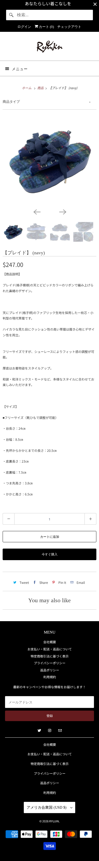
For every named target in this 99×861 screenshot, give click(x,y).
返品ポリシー (49, 670)
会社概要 (49, 642)
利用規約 (49, 677)
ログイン (24, 27)
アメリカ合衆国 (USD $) (47, 807)
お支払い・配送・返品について (49, 649)
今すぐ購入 (50, 554)
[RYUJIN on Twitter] (39, 730)
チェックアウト (69, 27)
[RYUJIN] (49, 48)
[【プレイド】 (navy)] (49, 160)
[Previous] (37, 211)
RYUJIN (54, 821)
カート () (46, 27)
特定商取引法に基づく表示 (50, 656)
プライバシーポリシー (49, 663)
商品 (40, 87)
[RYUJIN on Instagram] (49, 730)
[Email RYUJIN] (59, 730)
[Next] (62, 211)
